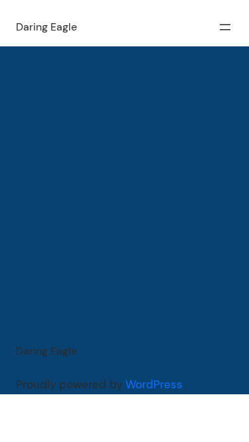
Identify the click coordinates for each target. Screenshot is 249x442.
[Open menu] (225, 27)
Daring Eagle (46, 27)
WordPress (154, 384)
